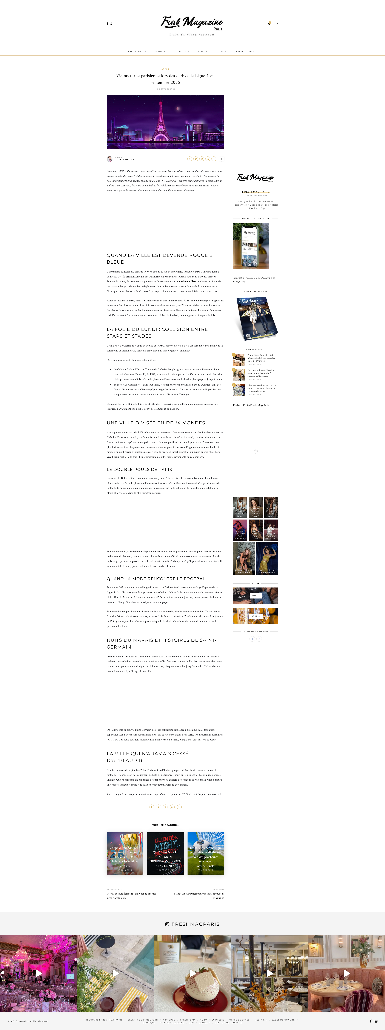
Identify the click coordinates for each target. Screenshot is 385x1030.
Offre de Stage (239, 1020)
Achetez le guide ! (246, 51)
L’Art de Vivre (136, 51)
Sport (165, 69)
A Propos (169, 1020)
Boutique (149, 1023)
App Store (266, 278)
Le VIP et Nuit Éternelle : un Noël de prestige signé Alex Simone (131, 895)
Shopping (161, 51)
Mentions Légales (172, 1023)
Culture (182, 51)
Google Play (239, 281)
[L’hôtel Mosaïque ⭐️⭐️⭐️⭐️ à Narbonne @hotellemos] (115, 973)
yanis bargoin (124, 159)
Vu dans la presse (212, 1020)
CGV (191, 1023)
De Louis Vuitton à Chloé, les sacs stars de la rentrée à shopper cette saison (261, 373)
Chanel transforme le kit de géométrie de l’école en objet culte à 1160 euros (262, 358)
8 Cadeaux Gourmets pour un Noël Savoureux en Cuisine (199, 895)
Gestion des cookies (228, 1023)
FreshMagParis (196, 924)
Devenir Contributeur (143, 1020)
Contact (204, 1023)
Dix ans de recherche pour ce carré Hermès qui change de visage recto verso (262, 388)
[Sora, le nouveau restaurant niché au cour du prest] (346, 973)
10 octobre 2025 (165, 89)
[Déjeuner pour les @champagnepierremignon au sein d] (192, 973)
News (221, 51)
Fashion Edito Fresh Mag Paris (251, 405)
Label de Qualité (283, 1020)
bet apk (186, 442)
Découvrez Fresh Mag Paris (104, 1020)
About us (203, 51)
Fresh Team (187, 1020)
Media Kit (261, 1020)
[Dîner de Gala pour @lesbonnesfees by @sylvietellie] (38, 973)
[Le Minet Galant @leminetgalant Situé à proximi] (269, 973)
